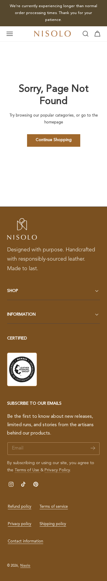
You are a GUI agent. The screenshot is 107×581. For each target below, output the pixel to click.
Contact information (25, 541)
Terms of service (54, 507)
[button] (9, 33)
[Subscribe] (93, 448)
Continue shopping (54, 140)
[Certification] (22, 369)
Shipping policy (53, 524)
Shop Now (44, 13)
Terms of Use (27, 470)
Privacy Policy (57, 470)
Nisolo (25, 566)
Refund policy (19, 507)
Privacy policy (19, 524)
